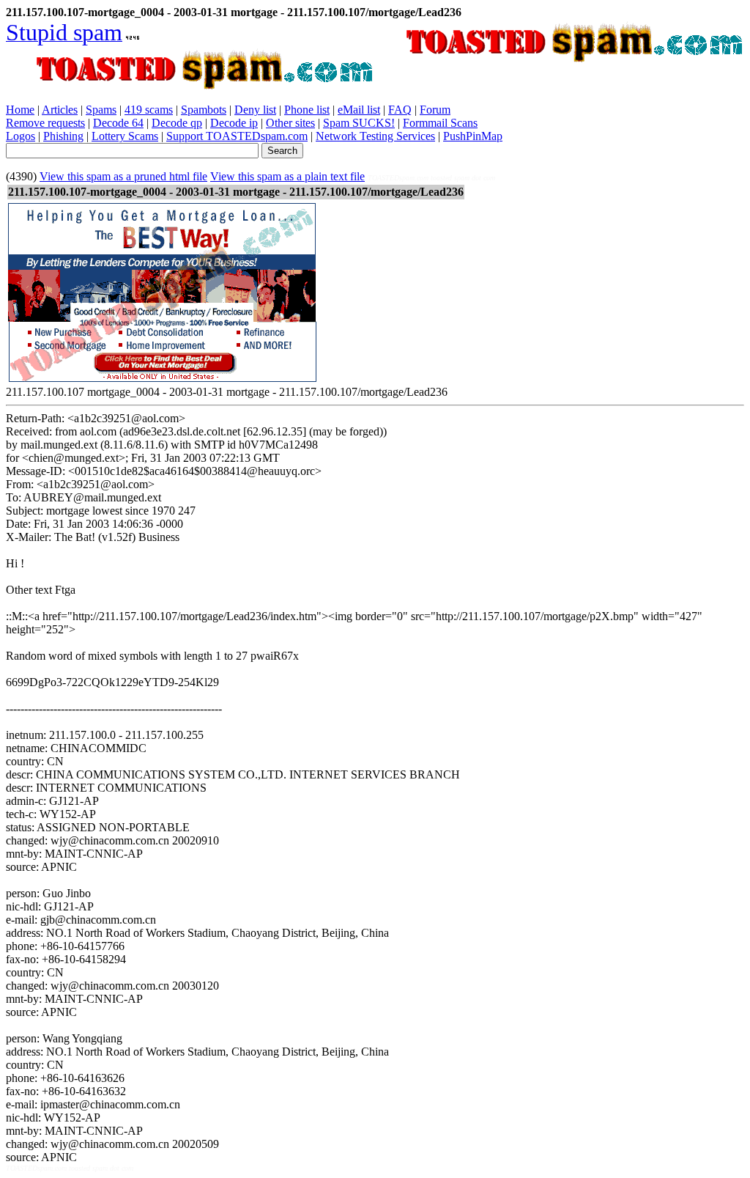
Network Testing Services (375, 136)
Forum (435, 109)
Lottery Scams (125, 136)
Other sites (290, 123)
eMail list (359, 109)
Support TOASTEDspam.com (237, 136)
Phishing (63, 136)
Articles (60, 109)
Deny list (255, 109)
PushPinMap (472, 136)
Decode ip (234, 123)
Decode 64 (118, 123)
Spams (101, 109)
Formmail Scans (440, 123)
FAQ (400, 109)
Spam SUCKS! (359, 123)
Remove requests (45, 123)
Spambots (203, 109)
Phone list (307, 109)
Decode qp (177, 123)
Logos (20, 136)
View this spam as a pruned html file (123, 176)
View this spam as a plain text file (287, 176)
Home (20, 109)
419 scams (149, 109)
